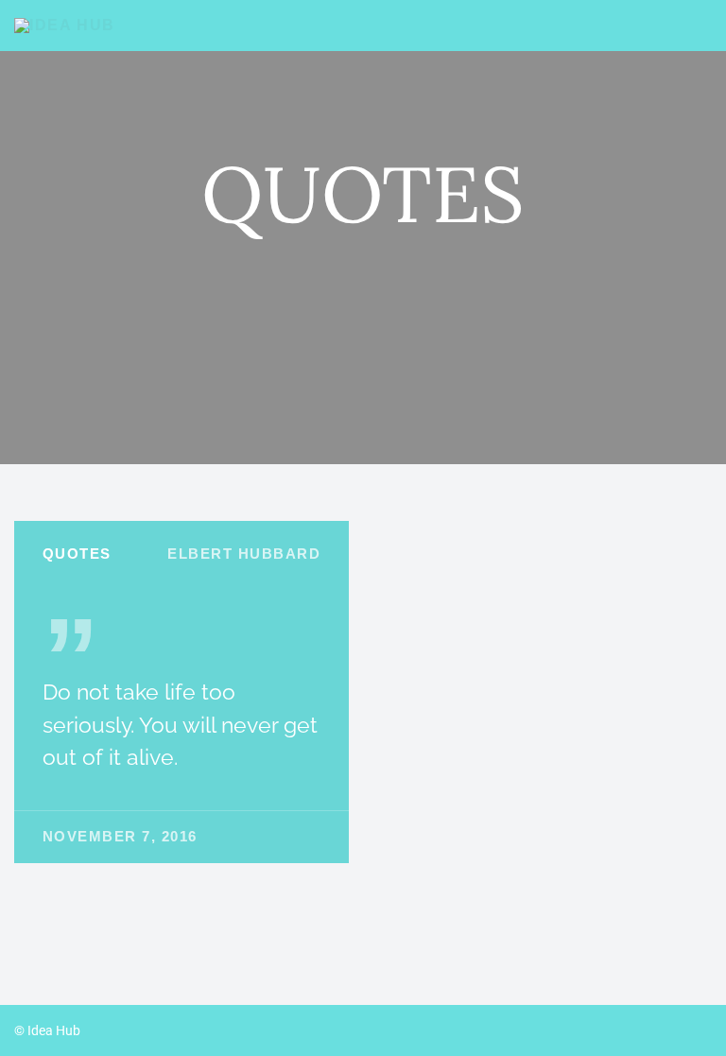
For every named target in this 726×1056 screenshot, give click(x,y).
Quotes (77, 554)
